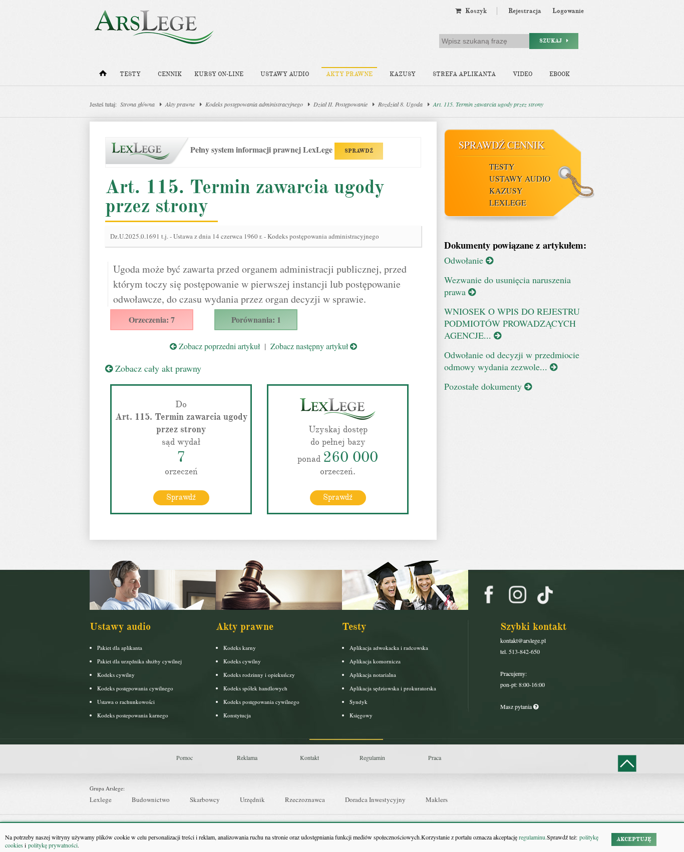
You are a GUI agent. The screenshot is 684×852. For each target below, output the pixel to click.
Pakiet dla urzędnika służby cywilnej (139, 661)
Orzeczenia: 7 (152, 319)
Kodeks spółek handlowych (255, 688)
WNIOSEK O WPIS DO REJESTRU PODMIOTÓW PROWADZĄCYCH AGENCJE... (512, 323)
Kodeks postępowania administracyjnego (254, 104)
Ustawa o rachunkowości (126, 701)
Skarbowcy (205, 799)
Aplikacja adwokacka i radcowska (389, 647)
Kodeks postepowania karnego (132, 715)
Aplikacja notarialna (373, 674)
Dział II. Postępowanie (340, 104)
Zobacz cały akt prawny (157, 368)
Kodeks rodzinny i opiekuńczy (259, 674)
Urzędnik (252, 799)
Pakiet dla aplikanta (119, 647)
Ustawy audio (284, 74)
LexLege (507, 202)
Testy (130, 74)
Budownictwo (151, 799)
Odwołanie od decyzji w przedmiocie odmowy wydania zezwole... (511, 361)
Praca (434, 757)
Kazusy (403, 74)
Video (522, 74)
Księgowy (361, 715)
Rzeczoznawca (305, 799)
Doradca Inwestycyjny (375, 799)
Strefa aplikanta (464, 74)
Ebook (559, 74)
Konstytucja (237, 715)
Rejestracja (524, 11)
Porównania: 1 (256, 319)
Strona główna (137, 104)
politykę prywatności (53, 845)
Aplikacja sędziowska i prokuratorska (393, 688)
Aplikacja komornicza (375, 661)
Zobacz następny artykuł (310, 346)
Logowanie (568, 11)
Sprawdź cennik (501, 145)
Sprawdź (181, 497)
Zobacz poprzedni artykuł (218, 346)
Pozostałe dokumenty (484, 386)
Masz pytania (516, 706)
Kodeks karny (239, 647)
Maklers (437, 799)
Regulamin (372, 757)
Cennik (170, 74)
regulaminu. (532, 837)
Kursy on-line (218, 74)
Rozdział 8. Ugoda (400, 104)
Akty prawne (349, 74)
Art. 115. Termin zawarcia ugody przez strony (488, 104)
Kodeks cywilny (116, 674)
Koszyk (474, 11)
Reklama (247, 757)
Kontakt (309, 757)
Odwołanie (465, 260)
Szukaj (552, 41)
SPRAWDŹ (359, 151)
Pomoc (184, 757)
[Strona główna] (103, 75)
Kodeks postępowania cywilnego (135, 688)
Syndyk (359, 701)
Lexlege (101, 799)
